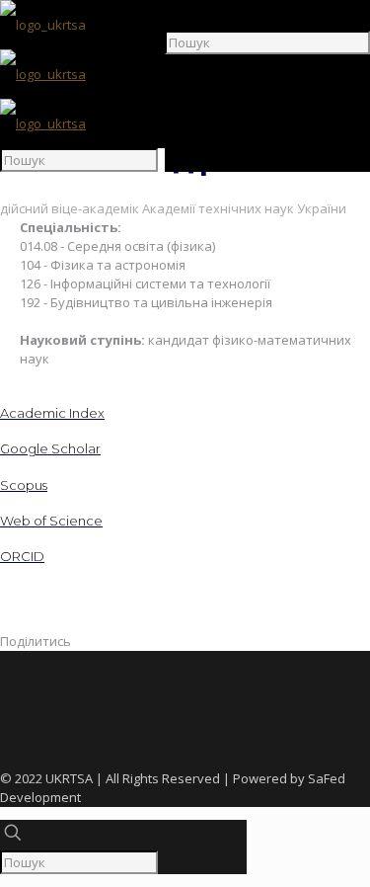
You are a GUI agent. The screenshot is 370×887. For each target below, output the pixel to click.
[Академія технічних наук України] (43, 74)
